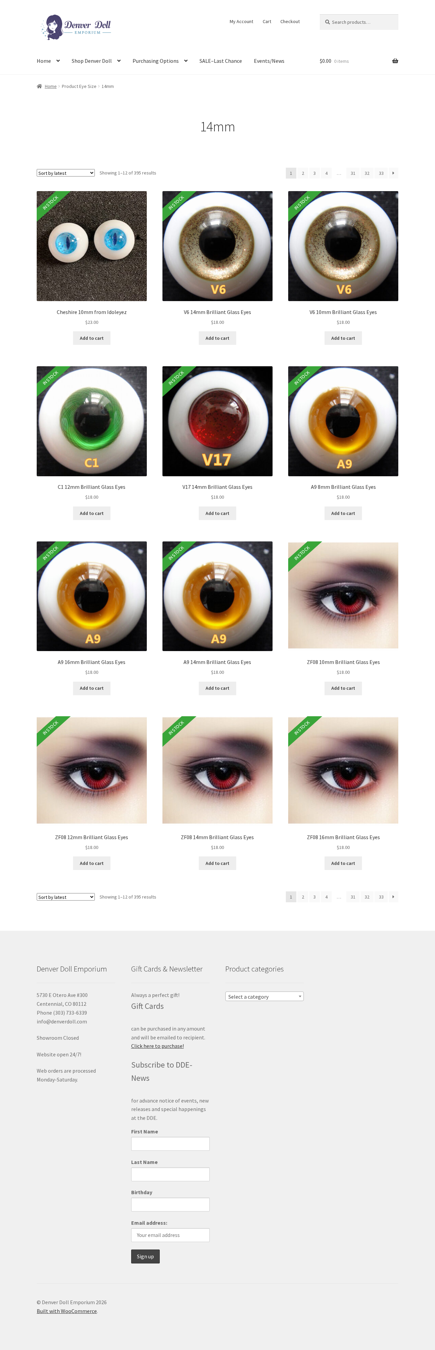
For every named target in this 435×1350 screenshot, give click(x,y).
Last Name (144, 1162)
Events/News (269, 60)
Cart (267, 21)
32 (367, 173)
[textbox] (264, 996)
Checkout (290, 21)
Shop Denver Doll (92, 60)
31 (353, 173)
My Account (241, 21)
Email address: (149, 1222)
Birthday (141, 1192)
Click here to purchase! (157, 1045)
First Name (144, 1131)
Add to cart (92, 338)
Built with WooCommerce (67, 1311)
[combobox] (264, 996)
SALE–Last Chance (220, 60)
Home (44, 60)
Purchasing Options (156, 60)
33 (381, 173)
